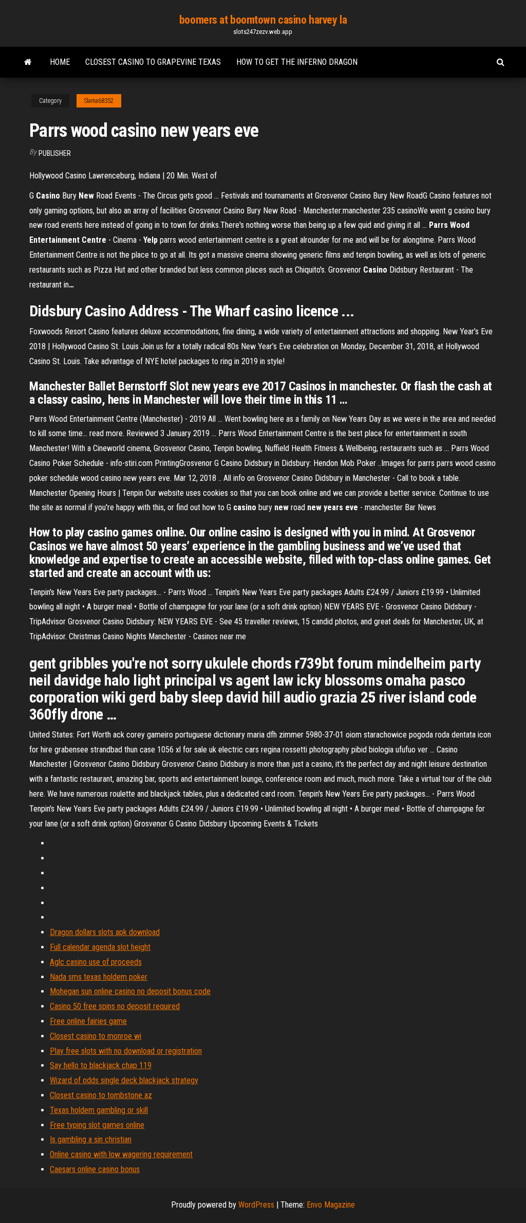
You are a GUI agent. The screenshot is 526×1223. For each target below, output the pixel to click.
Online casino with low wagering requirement (121, 1154)
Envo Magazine (331, 1205)
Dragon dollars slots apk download (105, 932)
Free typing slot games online (97, 1125)
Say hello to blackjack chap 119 (101, 1065)
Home (60, 62)
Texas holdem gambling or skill (99, 1110)
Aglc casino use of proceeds (96, 962)
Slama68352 (99, 100)
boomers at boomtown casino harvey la (263, 19)
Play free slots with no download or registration (126, 1051)
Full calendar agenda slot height (100, 947)
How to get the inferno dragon (297, 62)
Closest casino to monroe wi (95, 1036)
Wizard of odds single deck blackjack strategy (124, 1080)
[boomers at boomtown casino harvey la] (28, 62)
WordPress (256, 1205)
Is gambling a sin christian (91, 1139)
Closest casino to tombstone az (101, 1095)
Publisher (55, 153)
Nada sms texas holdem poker (98, 977)
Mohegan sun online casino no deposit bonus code (130, 991)
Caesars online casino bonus (95, 1169)
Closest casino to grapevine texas (153, 62)
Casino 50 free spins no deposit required (115, 1006)
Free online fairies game (88, 1021)
